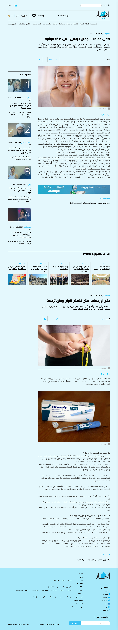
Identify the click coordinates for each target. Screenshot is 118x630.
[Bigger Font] (102, 115)
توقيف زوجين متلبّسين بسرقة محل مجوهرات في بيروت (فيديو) (20, 190)
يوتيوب (105, 597)
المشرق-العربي (26, 97)
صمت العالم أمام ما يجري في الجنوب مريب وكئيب (38, 269)
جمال (99, 203)
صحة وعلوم (106, 33)
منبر (58, 587)
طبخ (51, 597)
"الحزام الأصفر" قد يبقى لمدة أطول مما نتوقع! (17, 267)
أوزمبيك (91, 559)
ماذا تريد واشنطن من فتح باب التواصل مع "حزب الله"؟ (81, 269)
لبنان (82, 23)
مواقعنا (63, 15)
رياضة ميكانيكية (45, 590)
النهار (108, 59)
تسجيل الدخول (21, 15)
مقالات (62, 23)
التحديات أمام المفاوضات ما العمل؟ (101, 267)
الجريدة (11, 5)
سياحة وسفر (44, 597)
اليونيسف (87, 203)
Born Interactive (13, 624)
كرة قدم (69, 590)
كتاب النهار (106, 263)
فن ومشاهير (27, 227)
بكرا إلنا (73, 203)
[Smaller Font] (107, 115)
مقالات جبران (51, 587)
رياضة (55, 23)
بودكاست (40, 16)
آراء (63, 587)
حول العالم (35, 597)
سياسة (70, 580)
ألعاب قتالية (35, 590)
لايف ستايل (36, 23)
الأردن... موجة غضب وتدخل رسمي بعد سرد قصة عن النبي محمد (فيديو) (20, 106)
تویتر (106, 591)
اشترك (10, 15)
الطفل (79, 203)
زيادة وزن (106, 559)
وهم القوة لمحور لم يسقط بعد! (60, 267)
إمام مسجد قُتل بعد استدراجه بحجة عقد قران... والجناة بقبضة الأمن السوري (19, 150)
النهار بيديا (12, 23)
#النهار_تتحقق (24, 23)
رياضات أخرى (19, 590)
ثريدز (106, 607)
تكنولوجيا (47, 23)
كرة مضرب (54, 590)
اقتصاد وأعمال (72, 23)
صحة (94, 203)
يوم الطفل (106, 203)
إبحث (105, 5)
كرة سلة (62, 590)
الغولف (27, 590)
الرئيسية (94, 23)
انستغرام (104, 600)
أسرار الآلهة (56, 580)
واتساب (105, 610)
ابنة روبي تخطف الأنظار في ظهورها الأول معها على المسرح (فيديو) (21, 235)
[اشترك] (74, 189)
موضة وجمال (58, 597)
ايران (87, 23)
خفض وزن (98, 559)
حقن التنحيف (81, 559)
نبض (106, 604)
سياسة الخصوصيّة (77, 607)
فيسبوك (105, 594)
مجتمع (63, 580)
